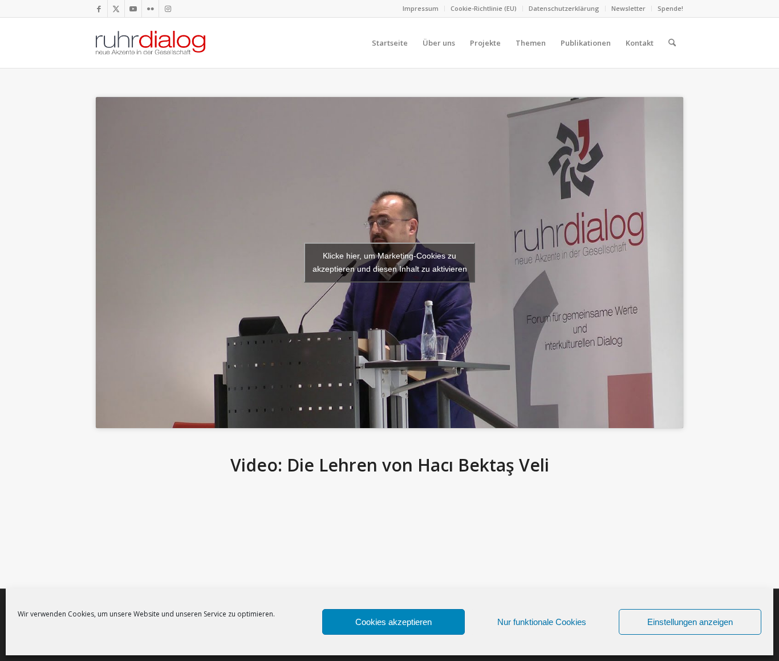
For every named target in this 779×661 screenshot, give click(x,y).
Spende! (670, 8)
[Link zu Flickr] (150, 8)
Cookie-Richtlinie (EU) (484, 8)
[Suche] (672, 43)
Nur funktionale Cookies (541, 622)
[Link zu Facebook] (99, 8)
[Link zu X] (116, 8)
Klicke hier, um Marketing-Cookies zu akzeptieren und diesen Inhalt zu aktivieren (390, 262)
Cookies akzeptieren (393, 622)
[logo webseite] (150, 43)
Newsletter (628, 8)
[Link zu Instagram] (167, 8)
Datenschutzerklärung (564, 8)
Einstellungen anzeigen (690, 622)
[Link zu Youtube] (133, 8)
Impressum (421, 8)
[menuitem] (421, 8)
